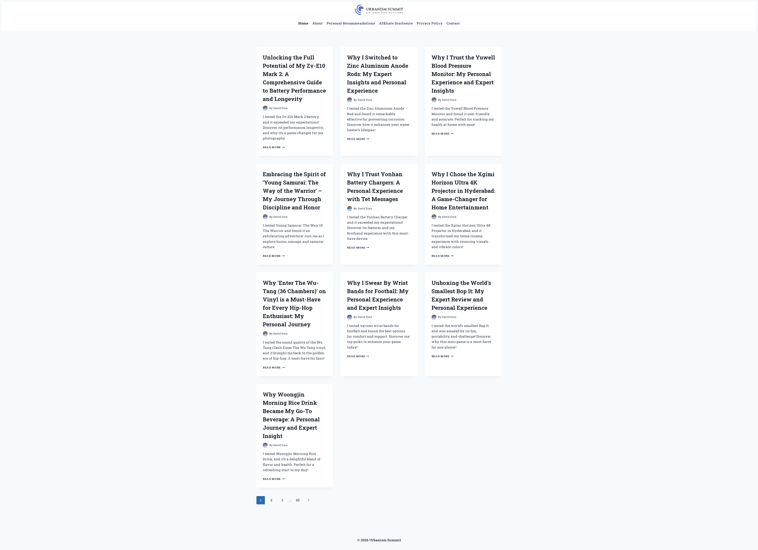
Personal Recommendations (350, 23)
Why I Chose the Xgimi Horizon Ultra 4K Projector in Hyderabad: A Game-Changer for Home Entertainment (463, 190)
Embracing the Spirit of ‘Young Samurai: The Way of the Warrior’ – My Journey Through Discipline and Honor (294, 190)
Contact (453, 23)
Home (303, 23)
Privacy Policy (430, 23)
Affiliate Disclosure (396, 23)
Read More (274, 147)
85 (298, 500)
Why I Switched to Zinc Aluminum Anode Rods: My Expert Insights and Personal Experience (377, 74)
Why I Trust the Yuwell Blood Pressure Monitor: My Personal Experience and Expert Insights (463, 74)
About (317, 23)
